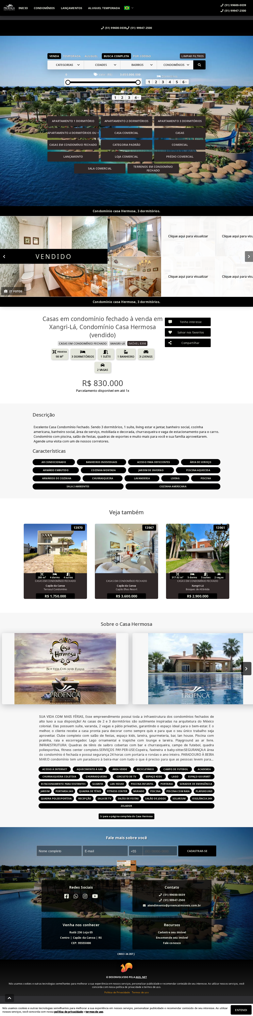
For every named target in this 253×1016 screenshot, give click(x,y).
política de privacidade (68, 1011)
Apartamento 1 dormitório (73, 121)
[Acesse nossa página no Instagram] (85, 896)
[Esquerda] (4, 256)
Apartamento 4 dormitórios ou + (73, 133)
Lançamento (73, 156)
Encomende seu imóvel (172, 937)
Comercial (180, 145)
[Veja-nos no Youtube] (95, 896)
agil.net (141, 977)
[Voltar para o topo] (9, 998)
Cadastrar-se (197, 851)
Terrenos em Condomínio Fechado (153, 168)
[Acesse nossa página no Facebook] (66, 896)
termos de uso (94, 1011)
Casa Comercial (126, 133)
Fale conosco (172, 943)
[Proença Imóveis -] (126, 866)
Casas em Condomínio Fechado (73, 145)
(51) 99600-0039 (115, 28)
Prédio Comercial (179, 156)
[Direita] (249, 256)
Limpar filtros (192, 56)
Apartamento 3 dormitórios (180, 121)
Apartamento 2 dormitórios (126, 121)
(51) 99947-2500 (141, 28)
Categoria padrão (126, 145)
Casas (180, 133)
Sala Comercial (100, 168)
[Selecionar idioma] (129, 8)
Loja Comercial (126, 156)
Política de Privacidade (117, 992)
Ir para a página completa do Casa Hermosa (126, 816)
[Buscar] (199, 64)
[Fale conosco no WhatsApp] (76, 896)
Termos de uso (140, 992)
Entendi (241, 1010)
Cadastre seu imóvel (172, 932)
